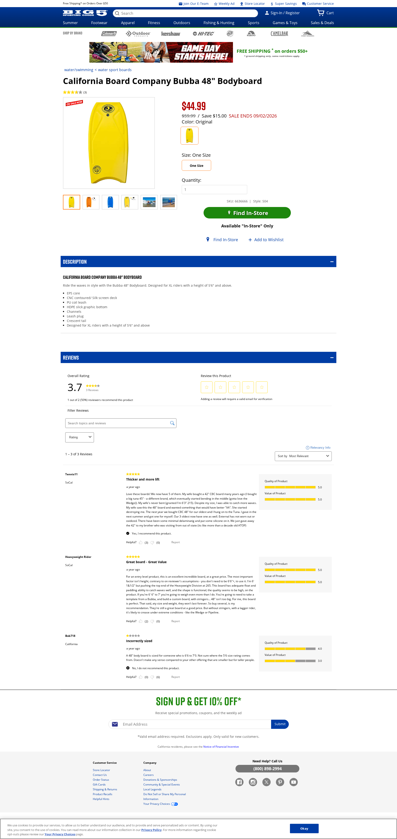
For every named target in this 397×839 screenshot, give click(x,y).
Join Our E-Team (196, 3)
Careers (148, 775)
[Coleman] (109, 33)
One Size (200, 167)
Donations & (160, 780)
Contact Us (100, 775)
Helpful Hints (101, 799)
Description (75, 261)
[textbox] (198, 724)
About (147, 770)
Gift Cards (99, 784)
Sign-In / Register (285, 12)
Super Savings (285, 3)
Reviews (71, 357)
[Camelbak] (279, 33)
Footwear (99, 22)
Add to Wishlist (269, 239)
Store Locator (254, 3)
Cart (331, 14)
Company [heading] (150, 763)
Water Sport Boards (115, 69)
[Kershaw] (171, 33)
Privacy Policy (151, 830)
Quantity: (191, 180)
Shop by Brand (72, 33)
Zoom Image (79, 104)
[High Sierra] (307, 33)
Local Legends (152, 789)
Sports (253, 22)
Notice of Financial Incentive (221, 747)
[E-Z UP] (230, 33)
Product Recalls (103, 794)
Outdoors (181, 22)
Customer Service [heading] (105, 763)
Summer (70, 22)
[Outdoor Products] (138, 33)
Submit (280, 724)
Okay (304, 828)
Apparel (128, 22)
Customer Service (320, 3)
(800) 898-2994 (267, 768)
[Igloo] (251, 33)
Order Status (101, 780)
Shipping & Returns (105, 789)
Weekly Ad (226, 3)
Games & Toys (285, 22)
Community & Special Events (162, 784)
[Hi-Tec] (204, 33)
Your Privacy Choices (60, 834)
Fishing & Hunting (219, 22)
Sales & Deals (322, 22)
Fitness (154, 22)
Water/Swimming (78, 69)
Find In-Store (250, 213)
